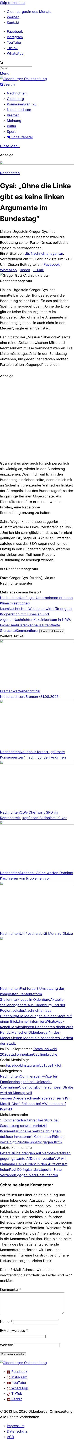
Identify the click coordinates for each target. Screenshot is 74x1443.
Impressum (15, 1426)
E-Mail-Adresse (14, 1330)
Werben (13, 17)
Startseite (8, 631)
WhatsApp (15, 53)
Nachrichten (17, 93)
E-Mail (38, 270)
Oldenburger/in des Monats (29, 12)
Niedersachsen (19, 110)
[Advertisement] (37, 419)
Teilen (44, 631)
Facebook (15, 31)
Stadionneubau (20, 1054)
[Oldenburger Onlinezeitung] (23, 1363)
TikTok (12, 48)
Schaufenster (21, 137)
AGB (10, 1437)
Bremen (13, 115)
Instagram (15, 37)
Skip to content (12, 3)
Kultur (11, 126)
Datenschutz (17, 1431)
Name (6, 1322)
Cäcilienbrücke (45, 1054)
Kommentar (10, 1290)
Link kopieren (56, 631)
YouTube (14, 42)
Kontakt (13, 23)
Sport (11, 132)
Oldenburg (15, 99)
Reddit (25, 270)
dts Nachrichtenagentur (44, 253)
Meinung (14, 121)
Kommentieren (27, 631)
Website (6, 1345)
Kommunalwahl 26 (21, 104)
